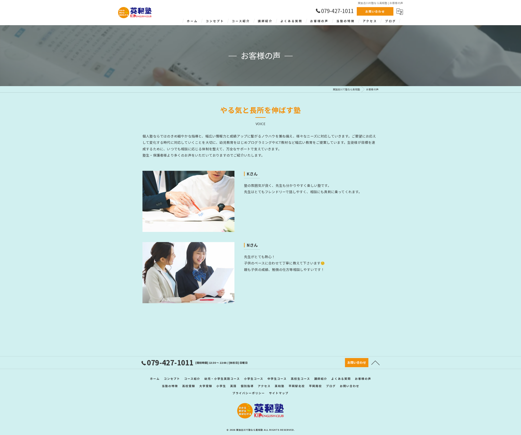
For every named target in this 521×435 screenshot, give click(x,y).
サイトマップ (279, 393)
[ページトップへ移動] (375, 362)
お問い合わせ (375, 11)
